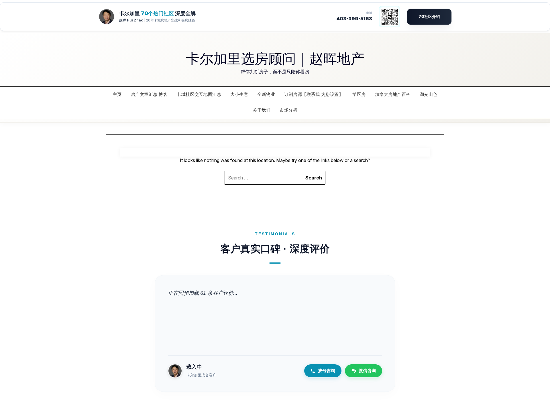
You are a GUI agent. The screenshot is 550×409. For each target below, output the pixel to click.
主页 (117, 94)
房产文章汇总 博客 (149, 94)
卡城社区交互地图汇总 (199, 94)
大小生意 (239, 94)
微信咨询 (367, 370)
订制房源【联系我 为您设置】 (313, 94)
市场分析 (288, 109)
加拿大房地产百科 (392, 94)
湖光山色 (428, 94)
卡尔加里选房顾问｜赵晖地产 (275, 58)
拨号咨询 (326, 370)
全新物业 (266, 94)
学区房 (359, 94)
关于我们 (261, 109)
